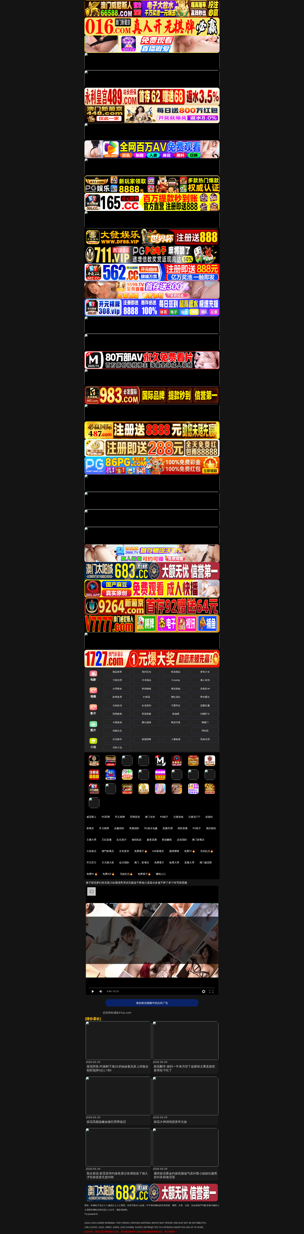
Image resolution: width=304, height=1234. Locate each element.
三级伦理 (117, 680)
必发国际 (182, 839)
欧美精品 (175, 671)
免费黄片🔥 (144, 873)
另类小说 (117, 747)
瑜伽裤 (175, 713)
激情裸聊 (174, 851)
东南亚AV (205, 688)
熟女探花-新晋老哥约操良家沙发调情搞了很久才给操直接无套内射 (117, 1175)
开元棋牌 (120, 816)
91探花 (146, 696)
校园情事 (146, 739)
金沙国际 (124, 862)
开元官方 (92, 862)
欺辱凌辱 (117, 696)
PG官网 (106, 816)
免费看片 (159, 862)
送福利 (209, 816)
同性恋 (205, 730)
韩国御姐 (146, 688)
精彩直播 (183, 828)
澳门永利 (150, 816)
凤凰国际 (134, 828)
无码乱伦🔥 (206, 851)
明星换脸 (146, 713)
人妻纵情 (175, 739)
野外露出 (205, 696)
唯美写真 (175, 722)
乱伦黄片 (122, 839)
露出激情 (146, 722)
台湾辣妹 (117, 688)
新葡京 (90, 828)
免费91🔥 (92, 873)
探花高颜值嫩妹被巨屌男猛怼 (106, 1122)
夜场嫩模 (167, 839)
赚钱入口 (161, 873)
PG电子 (164, 816)
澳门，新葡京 (141, 862)
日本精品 (146, 680)
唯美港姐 (175, 688)
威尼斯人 (92, 816)
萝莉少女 (205, 671)
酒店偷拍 (211, 828)
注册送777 (194, 816)
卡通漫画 (117, 722)
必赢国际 (119, 828)
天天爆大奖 (108, 862)
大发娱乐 (92, 851)
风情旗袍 (117, 713)
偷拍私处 (137, 839)
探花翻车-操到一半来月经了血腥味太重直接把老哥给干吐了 (184, 1068)
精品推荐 (117, 671)
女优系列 (146, 705)
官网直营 (135, 816)
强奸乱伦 (146, 671)
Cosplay (176, 680)
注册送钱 (178, 816)
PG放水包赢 (150, 828)
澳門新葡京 (108, 851)
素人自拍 (205, 680)
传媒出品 (117, 730)
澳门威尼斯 (206, 862)
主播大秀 (92, 839)
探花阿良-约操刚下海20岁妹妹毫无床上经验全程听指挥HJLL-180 (118, 1068)
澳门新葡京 (198, 839)
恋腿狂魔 (205, 705)
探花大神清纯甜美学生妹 (170, 1122)
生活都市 (117, 739)
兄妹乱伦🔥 (126, 873)
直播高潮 (168, 828)
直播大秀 (189, 862)
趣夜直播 (152, 839)
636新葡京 (158, 851)
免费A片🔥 (109, 873)
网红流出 (175, 696)
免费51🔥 (189, 851)
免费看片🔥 (140, 851)
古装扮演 (117, 705)
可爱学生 (175, 705)
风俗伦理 (205, 739)
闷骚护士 (205, 713)
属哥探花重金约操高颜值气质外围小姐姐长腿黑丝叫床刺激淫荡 (185, 1175)
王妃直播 (107, 839)
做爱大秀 (174, 862)
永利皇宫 (124, 851)
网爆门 (205, 722)
